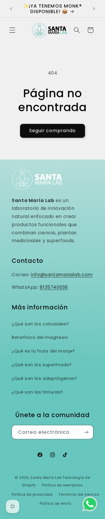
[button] (12, 30)
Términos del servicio (78, 494)
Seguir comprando (52, 130)
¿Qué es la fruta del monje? (43, 351)
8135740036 (54, 287)
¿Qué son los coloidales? (40, 324)
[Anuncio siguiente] (94, 8)
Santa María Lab (46, 477)
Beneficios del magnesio (40, 337)
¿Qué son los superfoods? (42, 365)
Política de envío (55, 503)
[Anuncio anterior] (11, 8)
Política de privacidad (32, 494)
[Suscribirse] (86, 432)
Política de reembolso (62, 485)
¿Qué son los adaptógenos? (44, 378)
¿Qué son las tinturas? (37, 392)
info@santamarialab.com (62, 274)
